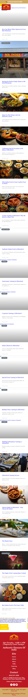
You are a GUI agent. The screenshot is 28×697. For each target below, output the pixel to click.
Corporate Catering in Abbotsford (12, 313)
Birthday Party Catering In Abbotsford (13, 409)
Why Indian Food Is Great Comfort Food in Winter (14, 182)
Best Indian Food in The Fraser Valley (13, 605)
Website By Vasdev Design (11, 693)
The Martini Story (7, 541)
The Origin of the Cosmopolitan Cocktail (14, 573)
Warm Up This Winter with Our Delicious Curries (11, 115)
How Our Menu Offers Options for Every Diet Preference (14, 30)
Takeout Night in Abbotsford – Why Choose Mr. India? (12, 508)
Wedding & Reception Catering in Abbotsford (12, 442)
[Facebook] (16, 685)
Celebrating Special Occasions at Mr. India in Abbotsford (12, 149)
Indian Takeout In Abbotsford (10, 345)
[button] (25, 7)
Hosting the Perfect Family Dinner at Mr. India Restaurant (14, 82)
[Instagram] (11, 685)
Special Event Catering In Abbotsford (13, 377)
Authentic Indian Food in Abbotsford (13, 249)
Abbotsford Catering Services (10, 475)
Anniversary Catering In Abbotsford (12, 281)
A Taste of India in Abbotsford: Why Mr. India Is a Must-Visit (14, 216)
